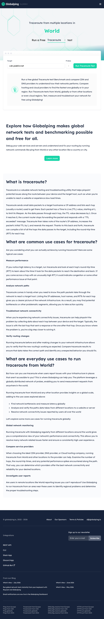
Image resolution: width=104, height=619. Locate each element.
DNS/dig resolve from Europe (59, 607)
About (49, 519)
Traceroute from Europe (32, 607)
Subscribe (94, 538)
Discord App (8, 560)
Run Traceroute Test (85, 66)
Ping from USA (8, 609)
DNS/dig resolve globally (57, 611)
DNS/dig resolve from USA (57, 609)
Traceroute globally (30, 611)
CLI (4, 550)
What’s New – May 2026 (65, 587)
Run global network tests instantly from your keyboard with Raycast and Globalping (25, 588)
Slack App (7, 555)
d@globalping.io (94, 519)
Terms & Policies (77, 519)
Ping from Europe (9, 607)
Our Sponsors (60, 519)
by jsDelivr (24, 4)
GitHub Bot (8, 565)
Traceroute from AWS (31, 613)
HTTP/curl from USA (84, 609)
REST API (7, 545)
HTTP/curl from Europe (85, 607)
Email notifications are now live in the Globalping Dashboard (25, 594)
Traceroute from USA (31, 609)
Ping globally (8, 611)
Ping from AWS (8, 613)
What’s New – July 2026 (12, 583)
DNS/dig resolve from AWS (58, 613)
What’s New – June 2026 (65, 583)
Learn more (52, 158)
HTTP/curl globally (84, 611)
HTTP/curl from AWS (84, 613)
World (52, 31)
